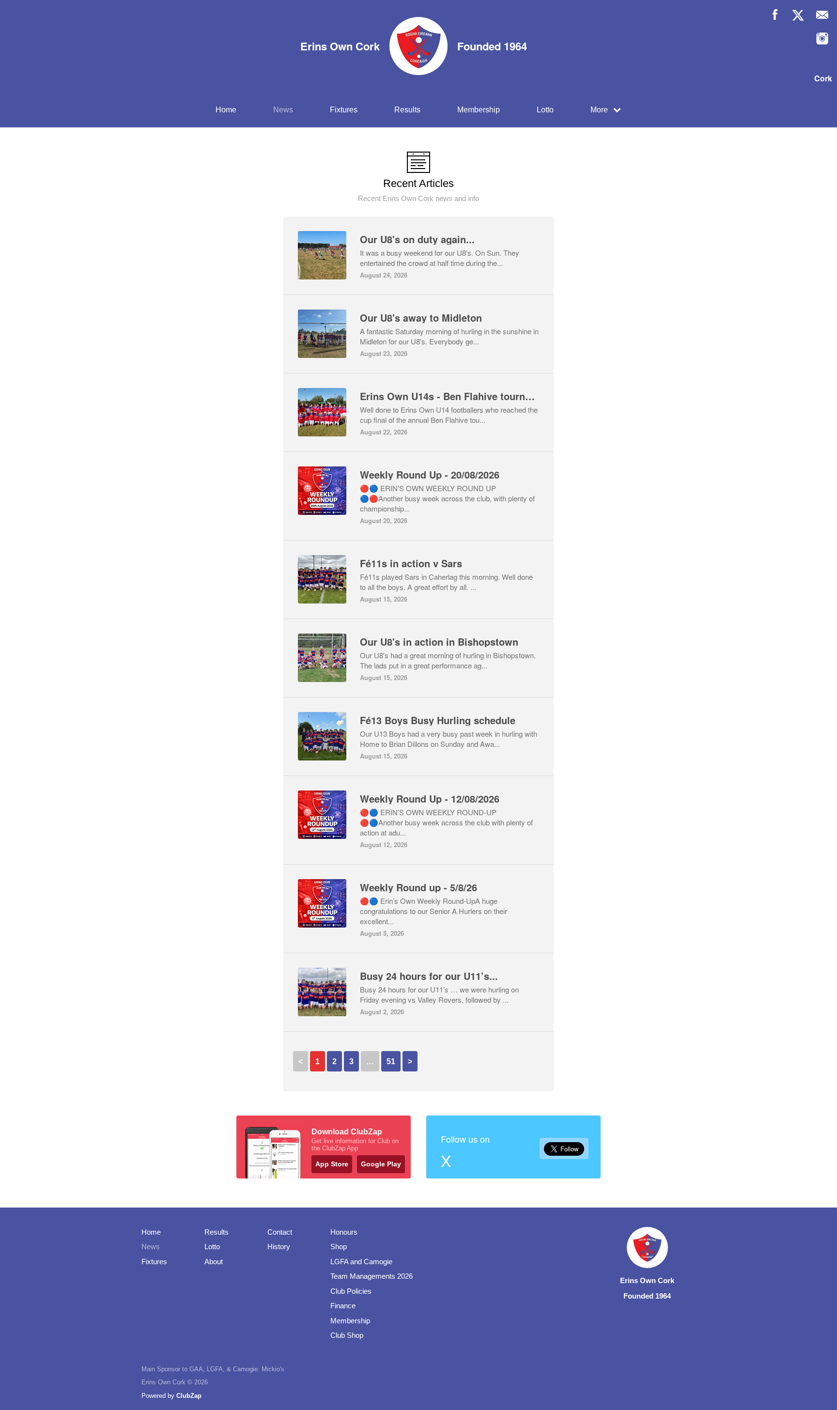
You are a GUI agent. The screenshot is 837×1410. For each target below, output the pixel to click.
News (283, 110)
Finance (343, 1306)
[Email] (822, 15)
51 (391, 1061)
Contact (279, 1232)
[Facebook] (775, 15)
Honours (343, 1232)
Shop (338, 1246)
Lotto (545, 110)
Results (407, 110)
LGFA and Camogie (361, 1261)
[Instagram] (822, 38)
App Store (331, 1164)
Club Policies (351, 1291)
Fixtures (343, 110)
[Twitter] (798, 15)
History (278, 1246)
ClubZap (189, 1395)
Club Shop (346, 1335)
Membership (478, 110)
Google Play (381, 1164)
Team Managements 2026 (371, 1276)
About (213, 1261)
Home (226, 110)
